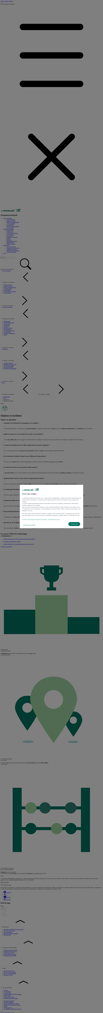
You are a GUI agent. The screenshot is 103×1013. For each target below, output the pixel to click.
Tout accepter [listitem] (74, 524)
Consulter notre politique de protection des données (34, 519)
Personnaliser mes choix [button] (54, 519)
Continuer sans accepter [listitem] (29, 525)
